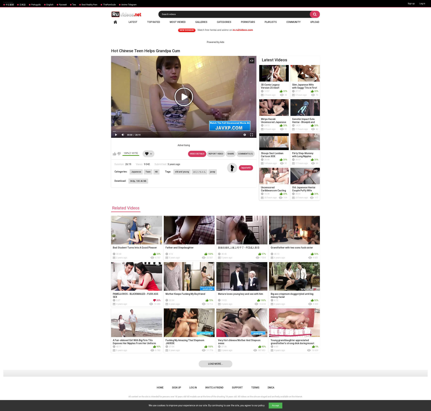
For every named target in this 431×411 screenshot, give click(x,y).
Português (36, 5)
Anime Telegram (129, 5)
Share (230, 154)
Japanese (136, 172)
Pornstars (248, 22)
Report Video (216, 154)
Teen (148, 172)
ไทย (74, 5)
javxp (212, 172)
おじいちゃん (199, 172)
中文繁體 (10, 5)
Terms (255, 387)
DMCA (271, 387)
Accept (275, 405)
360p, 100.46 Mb (138, 181)
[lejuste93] (232, 168)
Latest (133, 22)
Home (115, 22)
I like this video (114, 153)
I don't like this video (119, 153)
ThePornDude (109, 5)
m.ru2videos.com (243, 29)
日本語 (23, 5)
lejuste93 (246, 168)
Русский (63, 5)
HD (156, 172)
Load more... (215, 363)
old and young (182, 172)
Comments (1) (245, 154)
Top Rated (153, 22)
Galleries (201, 22)
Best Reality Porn (89, 5)
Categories (224, 22)
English (49, 5)
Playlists (271, 22)
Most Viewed (178, 22)
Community (293, 22)
